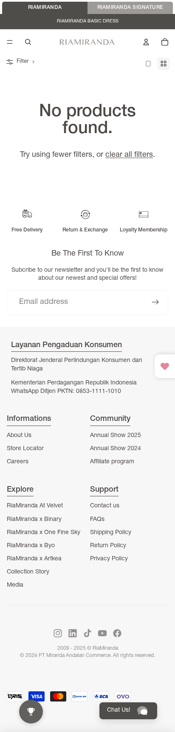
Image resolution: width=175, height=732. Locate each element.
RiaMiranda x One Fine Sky (43, 533)
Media (15, 585)
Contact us (104, 506)
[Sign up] (155, 302)
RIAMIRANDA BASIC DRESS (88, 21)
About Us (19, 436)
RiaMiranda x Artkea (34, 559)
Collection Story (28, 572)
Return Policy (108, 546)
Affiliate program (112, 462)
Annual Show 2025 (115, 436)
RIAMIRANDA (45, 7)
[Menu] (10, 42)
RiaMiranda (105, 648)
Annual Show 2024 (115, 449)
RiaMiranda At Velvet (35, 506)
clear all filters (129, 155)
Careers (17, 462)
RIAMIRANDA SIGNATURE (130, 7)
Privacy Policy (109, 559)
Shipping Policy (110, 533)
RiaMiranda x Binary (34, 520)
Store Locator (25, 449)
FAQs (97, 520)
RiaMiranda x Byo (31, 546)
